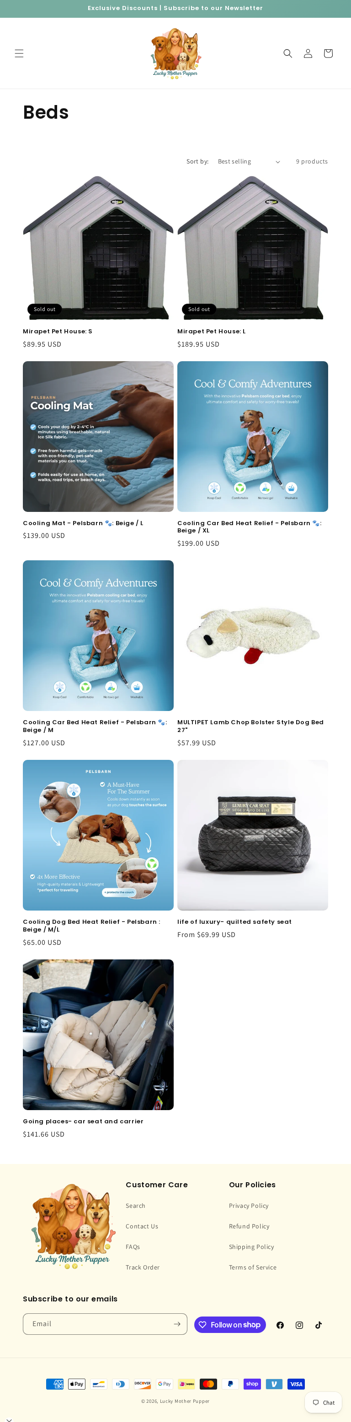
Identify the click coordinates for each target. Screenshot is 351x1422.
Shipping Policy (251, 1247)
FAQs (133, 1247)
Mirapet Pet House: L (211, 332)
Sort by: (197, 161)
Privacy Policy (249, 1205)
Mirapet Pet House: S (58, 332)
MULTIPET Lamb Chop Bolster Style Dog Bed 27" (250, 726)
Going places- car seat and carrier (83, 1122)
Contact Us (142, 1226)
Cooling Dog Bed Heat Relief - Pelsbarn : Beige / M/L (91, 926)
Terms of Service (253, 1267)
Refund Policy (249, 1226)
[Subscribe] (177, 1324)
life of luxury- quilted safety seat (234, 922)
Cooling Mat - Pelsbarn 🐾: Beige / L (83, 523)
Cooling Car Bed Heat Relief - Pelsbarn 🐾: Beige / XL (249, 527)
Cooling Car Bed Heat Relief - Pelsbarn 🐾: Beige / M (95, 726)
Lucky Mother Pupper (185, 1401)
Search (136, 1205)
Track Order (143, 1267)
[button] (19, 53)
